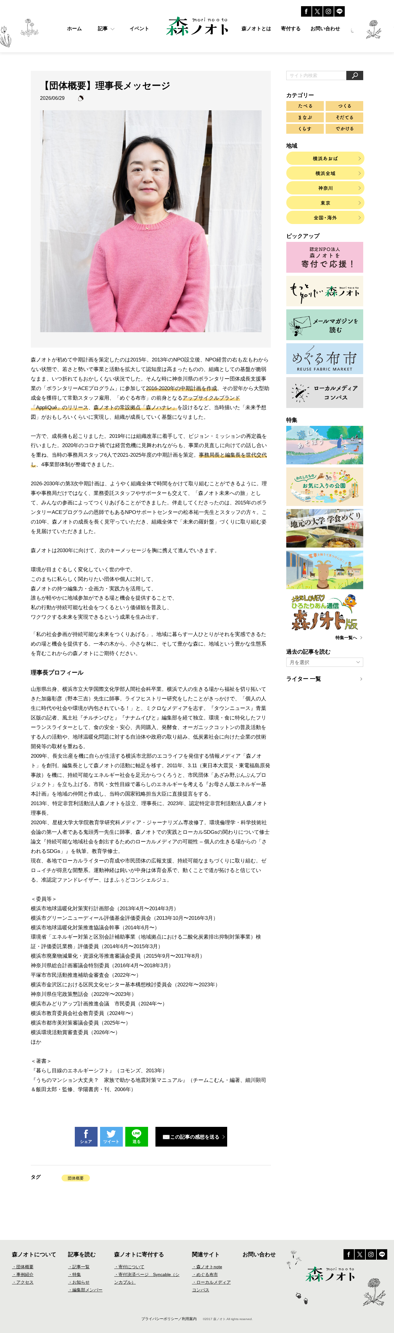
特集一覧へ (346, 637)
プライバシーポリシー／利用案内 (169, 1319)
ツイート (111, 1141)
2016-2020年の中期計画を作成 (181, 388)
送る (137, 1141)
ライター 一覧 (303, 679)
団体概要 (76, 1178)
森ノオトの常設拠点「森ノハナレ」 (135, 407)
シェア (86, 1141)
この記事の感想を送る (194, 1136)
